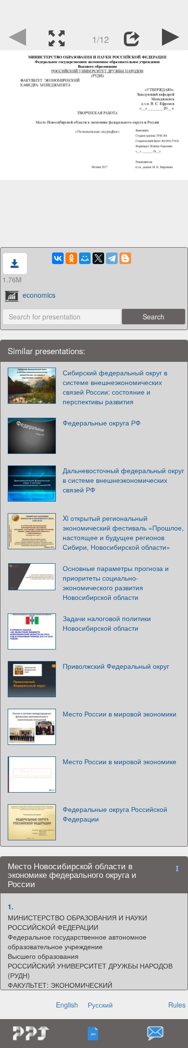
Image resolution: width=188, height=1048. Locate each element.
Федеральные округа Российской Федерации (115, 813)
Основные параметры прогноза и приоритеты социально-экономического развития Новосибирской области (116, 582)
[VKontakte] (58, 258)
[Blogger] (125, 258)
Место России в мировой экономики (119, 713)
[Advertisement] (94, 12)
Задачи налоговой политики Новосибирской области (107, 623)
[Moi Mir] (85, 258)
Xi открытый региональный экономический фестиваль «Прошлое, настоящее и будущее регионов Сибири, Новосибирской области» (123, 532)
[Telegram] (112, 258)
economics (39, 295)
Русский (100, 1004)
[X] (98, 258)
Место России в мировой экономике (119, 761)
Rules (177, 1004)
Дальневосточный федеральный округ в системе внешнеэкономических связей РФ (123, 479)
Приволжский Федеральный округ (116, 666)
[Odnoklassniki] (71, 258)
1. (10, 906)
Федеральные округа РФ (102, 422)
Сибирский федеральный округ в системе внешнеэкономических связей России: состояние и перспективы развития (115, 387)
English (67, 1004)
